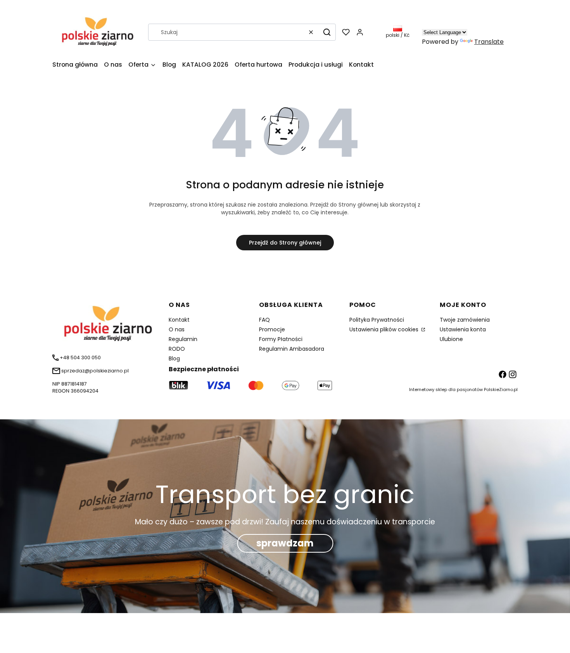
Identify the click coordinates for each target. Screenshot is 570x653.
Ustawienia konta (463, 329)
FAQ (264, 320)
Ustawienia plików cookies (384, 329)
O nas (177, 329)
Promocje (272, 329)
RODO (177, 349)
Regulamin (183, 339)
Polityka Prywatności (376, 320)
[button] (327, 32)
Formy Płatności (280, 339)
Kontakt (179, 320)
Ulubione (451, 339)
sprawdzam (285, 543)
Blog (174, 358)
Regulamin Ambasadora (291, 349)
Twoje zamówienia (465, 320)
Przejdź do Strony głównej (285, 242)
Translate (489, 41)
